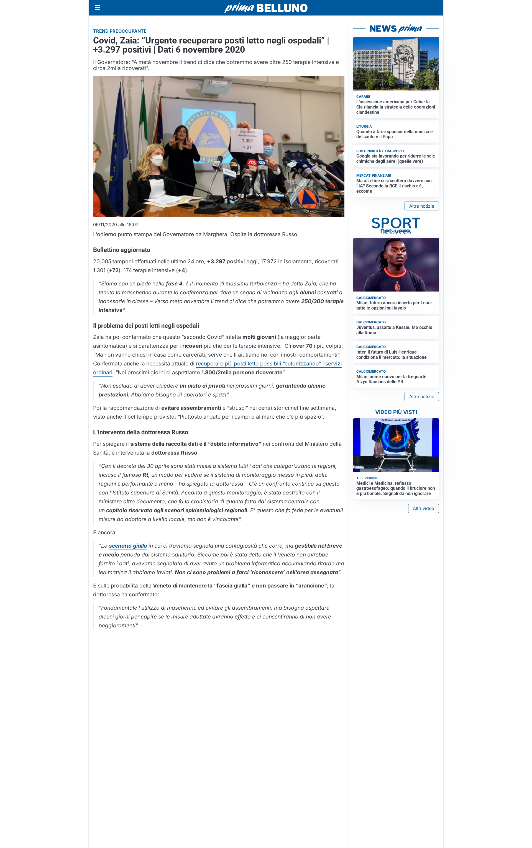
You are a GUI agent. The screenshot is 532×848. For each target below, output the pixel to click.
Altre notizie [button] (421, 206)
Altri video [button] (423, 508)
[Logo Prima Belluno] (266, 7)
